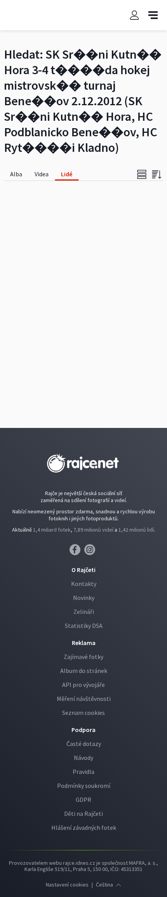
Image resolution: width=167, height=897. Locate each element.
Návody (83, 757)
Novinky (83, 597)
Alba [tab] (16, 174)
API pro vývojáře (83, 684)
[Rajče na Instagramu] (91, 551)
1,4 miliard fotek (52, 529)
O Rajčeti (83, 570)
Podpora (83, 730)
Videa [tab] (42, 174)
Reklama (84, 643)
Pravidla (83, 771)
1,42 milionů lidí (136, 529)
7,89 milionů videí (93, 529)
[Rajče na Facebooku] (77, 551)
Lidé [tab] (66, 174)
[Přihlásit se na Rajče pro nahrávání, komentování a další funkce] (134, 15)
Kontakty (83, 584)
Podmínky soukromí (83, 785)
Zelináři (83, 611)
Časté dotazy (83, 744)
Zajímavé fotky (83, 657)
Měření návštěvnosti (84, 698)
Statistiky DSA (84, 625)
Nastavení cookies (67, 884)
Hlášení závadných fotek (83, 827)
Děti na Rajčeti (83, 813)
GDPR (83, 799)
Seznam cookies (83, 712)
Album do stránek (83, 670)
